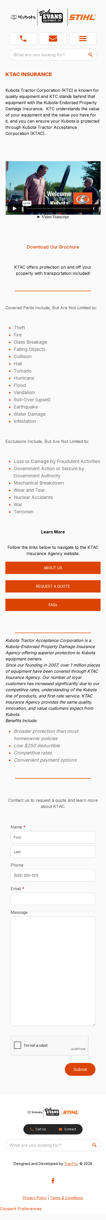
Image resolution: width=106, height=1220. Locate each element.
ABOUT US (53, 568)
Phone (17, 865)
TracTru (70, 1163)
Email (25, 888)
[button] (23, 38)
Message (19, 912)
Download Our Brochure (53, 247)
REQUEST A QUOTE (53, 586)
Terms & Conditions (66, 1198)
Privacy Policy (35, 1198)
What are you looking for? (39, 54)
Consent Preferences (21, 1208)
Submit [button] (80, 1069)
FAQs (53, 605)
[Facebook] (53, 1181)
